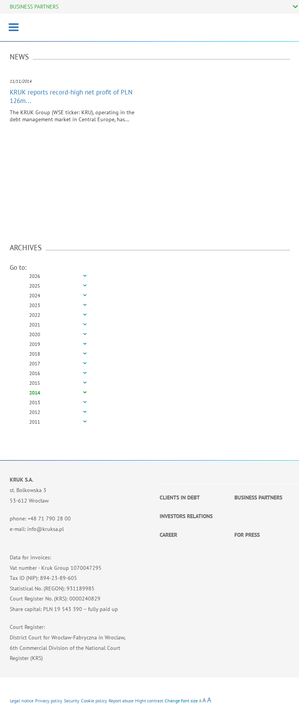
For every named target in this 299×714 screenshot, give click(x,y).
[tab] (150, 276)
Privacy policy (48, 701)
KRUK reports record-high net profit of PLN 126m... (71, 96)
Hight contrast (149, 701)
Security (71, 701)
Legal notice (21, 701)
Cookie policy (94, 701)
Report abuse (121, 701)
